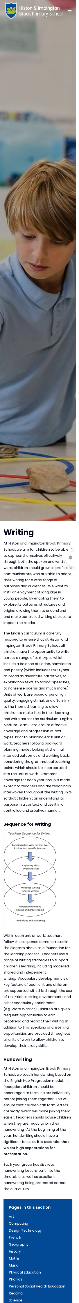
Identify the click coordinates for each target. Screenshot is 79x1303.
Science (15, 1300)
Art (11, 1216)
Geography (19, 1244)
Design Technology (25, 1230)
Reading (16, 1293)
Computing (18, 1223)
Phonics (15, 1279)
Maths (14, 1258)
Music (13, 1265)
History (15, 1251)
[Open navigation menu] (69, 10)
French (15, 1237)
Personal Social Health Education (37, 1286)
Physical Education (25, 1272)
